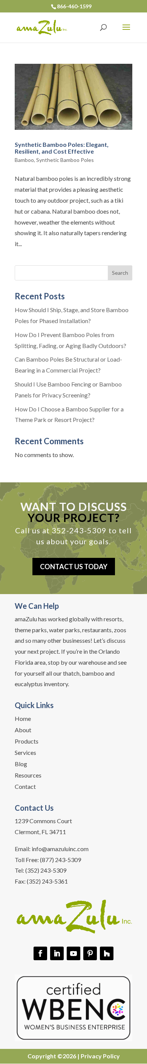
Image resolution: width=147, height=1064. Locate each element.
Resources (28, 776)
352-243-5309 (79, 530)
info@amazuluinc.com (60, 848)
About (23, 730)
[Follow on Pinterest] (90, 953)
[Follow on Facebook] (40, 953)
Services (25, 753)
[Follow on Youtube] (73, 953)
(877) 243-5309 (60, 859)
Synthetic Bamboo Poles (65, 160)
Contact (25, 787)
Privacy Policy (100, 1055)
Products (26, 742)
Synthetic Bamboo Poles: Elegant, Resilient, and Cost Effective (62, 148)
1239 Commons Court (43, 820)
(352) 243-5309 (45, 870)
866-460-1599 (74, 6)
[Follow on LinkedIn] (57, 953)
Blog (21, 764)
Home (23, 719)
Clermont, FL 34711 (40, 831)
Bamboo (24, 160)
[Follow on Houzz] (106, 953)
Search (120, 272)
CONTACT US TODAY (73, 566)
